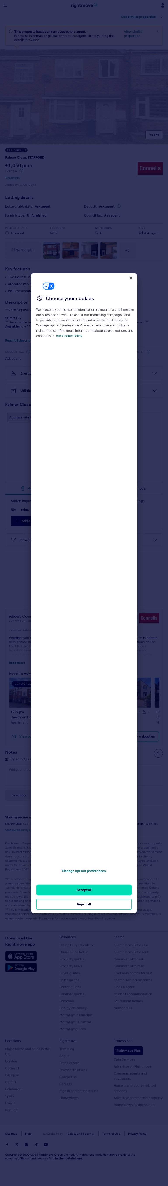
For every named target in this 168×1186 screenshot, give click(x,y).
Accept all (84, 890)
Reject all (84, 904)
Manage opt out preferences (84, 871)
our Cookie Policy (69, 336)
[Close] (131, 278)
